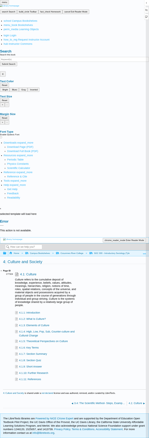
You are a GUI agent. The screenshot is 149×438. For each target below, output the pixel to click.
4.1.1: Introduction (29, 312)
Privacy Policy (62, 429)
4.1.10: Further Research (33, 373)
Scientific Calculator (18, 168)
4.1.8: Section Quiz (30, 360)
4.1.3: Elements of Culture (34, 325)
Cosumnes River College (72, 253)
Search (7, 247)
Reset (4, 85)
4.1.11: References (30, 379)
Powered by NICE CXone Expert (55, 418)
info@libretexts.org (43, 432)
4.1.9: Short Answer (30, 366)
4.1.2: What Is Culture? (32, 318)
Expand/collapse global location (144, 252)
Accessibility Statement (109, 429)
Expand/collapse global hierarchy (6, 253)
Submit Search (8, 64)
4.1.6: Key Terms (29, 347)
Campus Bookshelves (39, 253)
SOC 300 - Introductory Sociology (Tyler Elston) (115, 253)
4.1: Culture (28, 274)
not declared (48, 393)
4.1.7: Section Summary (33, 353)
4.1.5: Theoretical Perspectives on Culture (43, 341)
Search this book (7, 54)
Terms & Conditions (83, 429)
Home (16, 253)
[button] (13, 193)
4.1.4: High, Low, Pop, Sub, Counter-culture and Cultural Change (47, 333)
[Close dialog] (2, 225)
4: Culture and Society (13, 393)
